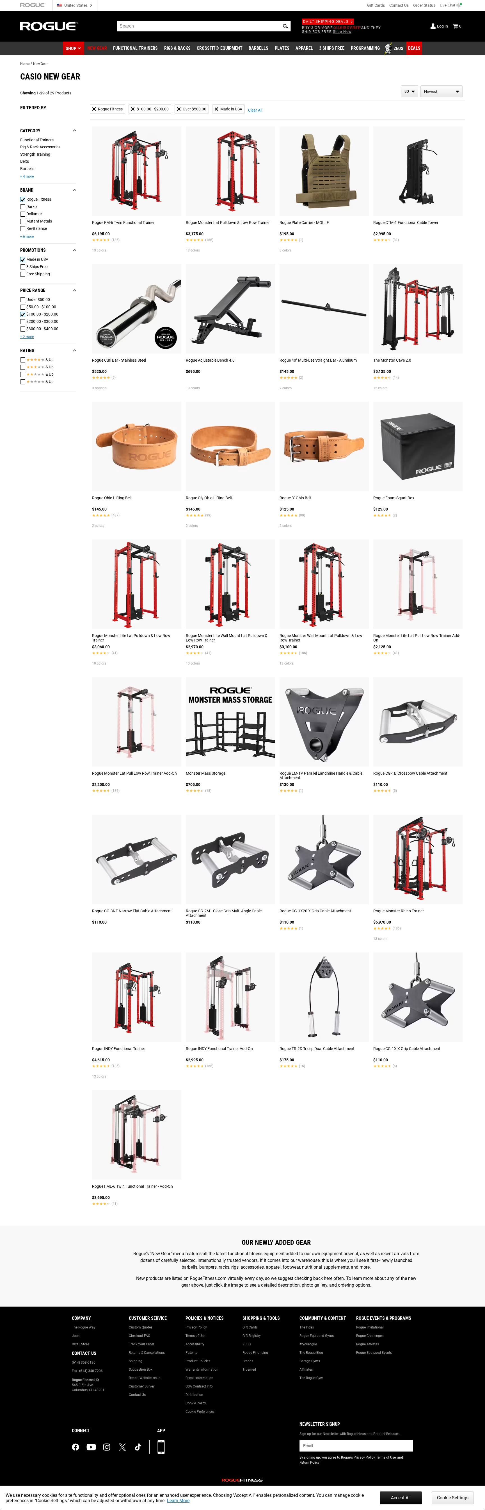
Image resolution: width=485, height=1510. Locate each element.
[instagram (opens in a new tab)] (107, 1447)
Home (24, 64)
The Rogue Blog (311, 1353)
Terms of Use (195, 1336)
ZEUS (246, 1344)
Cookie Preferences (200, 1412)
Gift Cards (376, 5)
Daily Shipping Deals (325, 22)
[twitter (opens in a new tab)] (122, 1447)
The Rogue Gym (311, 1378)
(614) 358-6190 (83, 1362)
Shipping (135, 1361)
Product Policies (198, 1361)
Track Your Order (141, 1344)
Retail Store (80, 1344)
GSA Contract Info (199, 1386)
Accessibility (195, 1344)
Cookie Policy (196, 1403)
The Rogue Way (83, 1327)
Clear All (255, 110)
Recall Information (199, 1378)
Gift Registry (251, 1336)
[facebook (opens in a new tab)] (75, 1447)
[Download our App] (161, 1447)
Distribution (194, 1395)
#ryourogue (308, 1344)
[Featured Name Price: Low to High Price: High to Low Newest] (441, 91)
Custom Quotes (140, 1327)
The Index (306, 1327)
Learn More (178, 1500)
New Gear (40, 64)
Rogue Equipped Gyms (316, 1336)
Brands (247, 1361)
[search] (204, 26)
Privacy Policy (196, 1327)
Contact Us (399, 5)
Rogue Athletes (367, 1344)
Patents (191, 1353)
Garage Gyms (309, 1361)
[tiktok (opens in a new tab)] (138, 1447)
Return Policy (309, 1462)
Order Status (424, 5)
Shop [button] (71, 48)
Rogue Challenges (369, 1336)
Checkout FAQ (139, 1336)
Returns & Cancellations (147, 1353)
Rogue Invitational (370, 1327)
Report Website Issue (144, 1378)
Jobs (75, 1336)
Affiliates (306, 1369)
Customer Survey (142, 1386)
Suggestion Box (140, 1369)
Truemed (249, 1369)
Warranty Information (202, 1369)
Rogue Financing (255, 1353)
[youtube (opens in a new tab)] (91, 1447)
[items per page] (409, 91)
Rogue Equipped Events (374, 1353)
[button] (285, 26)
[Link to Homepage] (49, 26)
